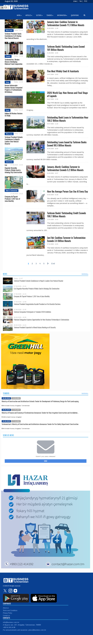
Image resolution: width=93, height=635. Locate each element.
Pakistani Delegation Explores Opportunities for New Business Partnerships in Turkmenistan (41, 319)
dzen (15, 590)
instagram (10, 590)
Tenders (6, 393)
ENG (75, 1)
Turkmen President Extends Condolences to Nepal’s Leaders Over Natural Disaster (14, 140)
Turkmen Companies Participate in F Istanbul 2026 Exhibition (32, 312)
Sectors (38, 15)
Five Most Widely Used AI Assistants (63, 71)
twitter (5, 590)
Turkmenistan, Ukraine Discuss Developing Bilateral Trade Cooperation (13, 61)
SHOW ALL (85, 274)
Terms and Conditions (10, 610)
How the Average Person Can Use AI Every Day (67, 191)
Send (45, 461)
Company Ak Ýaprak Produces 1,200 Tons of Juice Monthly (12, 198)
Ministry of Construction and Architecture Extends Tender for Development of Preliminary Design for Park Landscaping (40, 401)
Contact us (6, 615)
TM (80, 1)
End (53, 264)
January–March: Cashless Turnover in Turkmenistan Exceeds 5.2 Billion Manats (65, 168)
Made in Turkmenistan (11, 190)
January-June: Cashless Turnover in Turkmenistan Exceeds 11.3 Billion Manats (65, 23)
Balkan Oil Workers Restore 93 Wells (13, 114)
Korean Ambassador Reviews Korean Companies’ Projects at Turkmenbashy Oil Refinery (14, 88)
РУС (85, 1)
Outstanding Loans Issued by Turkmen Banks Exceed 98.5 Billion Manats (66, 144)
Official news (9, 30)
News (5, 273)
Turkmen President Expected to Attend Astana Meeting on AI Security (35, 327)
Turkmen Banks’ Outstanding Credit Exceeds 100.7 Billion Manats (66, 214)
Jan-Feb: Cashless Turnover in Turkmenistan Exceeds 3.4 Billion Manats (66, 239)
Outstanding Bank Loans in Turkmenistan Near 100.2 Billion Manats (67, 119)
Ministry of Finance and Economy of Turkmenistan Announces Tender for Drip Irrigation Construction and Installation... (40, 412)
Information (61, 15)
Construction (9, 162)
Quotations (75, 15)
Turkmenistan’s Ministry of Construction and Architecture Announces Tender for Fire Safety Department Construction (40, 424)
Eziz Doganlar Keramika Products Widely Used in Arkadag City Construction (13, 168)
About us (6, 608)
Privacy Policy (7, 613)
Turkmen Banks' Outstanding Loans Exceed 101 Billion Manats (66, 48)
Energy (7, 82)
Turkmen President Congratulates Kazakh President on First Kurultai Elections (37, 304)
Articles (28, 15)
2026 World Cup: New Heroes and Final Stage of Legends (67, 94)
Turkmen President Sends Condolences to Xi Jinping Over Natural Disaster (13, 36)
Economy (8, 56)
